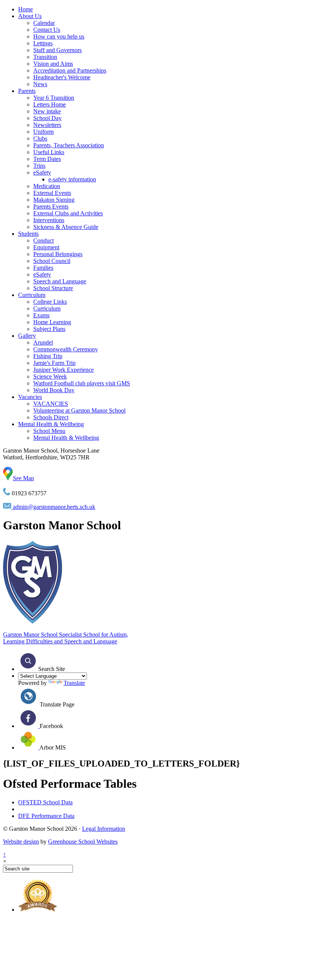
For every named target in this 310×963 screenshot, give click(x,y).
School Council (51, 261)
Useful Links (48, 152)
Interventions (48, 220)
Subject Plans (49, 329)
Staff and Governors (57, 50)
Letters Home (49, 104)
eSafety (42, 172)
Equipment (46, 247)
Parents (27, 91)
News (40, 84)
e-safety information (72, 179)
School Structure (53, 288)
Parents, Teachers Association (68, 145)
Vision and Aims (53, 63)
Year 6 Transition (53, 97)
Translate (74, 683)
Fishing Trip (47, 356)
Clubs (40, 138)
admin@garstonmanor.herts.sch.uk (53, 507)
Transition (45, 57)
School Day (47, 118)
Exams (41, 315)
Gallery (27, 335)
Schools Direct (50, 417)
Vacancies (30, 397)
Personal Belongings (57, 254)
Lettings (43, 43)
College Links (50, 301)
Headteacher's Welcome (61, 77)
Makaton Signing (53, 199)
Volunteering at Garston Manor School (79, 410)
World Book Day (53, 390)
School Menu (49, 431)
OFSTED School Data (45, 802)
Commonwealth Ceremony (65, 349)
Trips (39, 165)
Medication (46, 186)
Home (25, 9)
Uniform (43, 131)
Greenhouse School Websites (83, 841)
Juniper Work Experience (63, 369)
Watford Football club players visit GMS (81, 383)
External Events (52, 193)
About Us (30, 16)
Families (43, 267)
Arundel (43, 342)
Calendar (44, 23)
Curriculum (31, 295)
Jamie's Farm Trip (54, 363)
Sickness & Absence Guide (65, 227)
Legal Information (103, 828)
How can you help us (58, 36)
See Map (23, 478)
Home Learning (52, 322)
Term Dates (47, 159)
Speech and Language (59, 281)
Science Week (50, 376)
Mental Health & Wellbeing (51, 424)
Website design (21, 841)
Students (28, 233)
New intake (47, 111)
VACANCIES (50, 403)
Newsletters (47, 125)
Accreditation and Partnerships (69, 70)
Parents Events (50, 206)
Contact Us (46, 29)
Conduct (43, 240)
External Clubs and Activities (68, 213)
